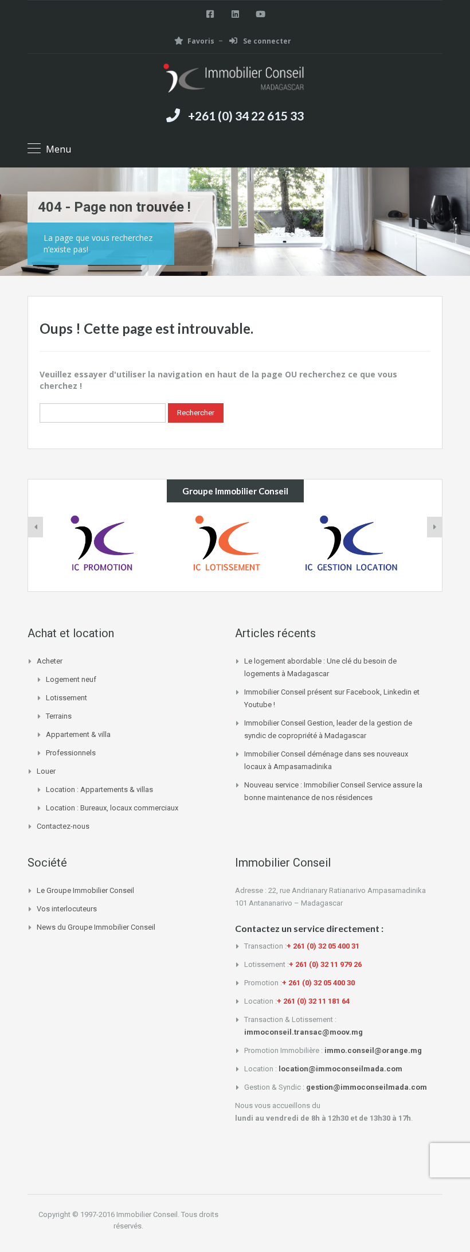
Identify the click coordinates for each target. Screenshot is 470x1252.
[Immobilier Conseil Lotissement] (235, 547)
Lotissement (66, 697)
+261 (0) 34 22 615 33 (246, 115)
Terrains (59, 716)
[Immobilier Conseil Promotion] (110, 547)
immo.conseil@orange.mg (373, 1050)
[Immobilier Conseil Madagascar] (235, 80)
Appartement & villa (78, 734)
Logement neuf (71, 679)
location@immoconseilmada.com (340, 1068)
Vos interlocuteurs (67, 908)
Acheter (49, 661)
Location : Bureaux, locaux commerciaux (112, 808)
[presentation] (35, 527)
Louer (46, 771)
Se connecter (266, 41)
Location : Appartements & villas (99, 789)
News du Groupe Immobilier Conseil (96, 927)
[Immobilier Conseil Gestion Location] (359, 547)
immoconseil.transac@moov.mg (303, 1032)
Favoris (200, 41)
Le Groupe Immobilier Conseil (85, 890)
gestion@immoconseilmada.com (366, 1087)
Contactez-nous (63, 826)
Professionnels (71, 752)
